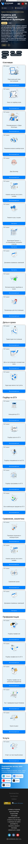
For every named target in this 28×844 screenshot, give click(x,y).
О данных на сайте (14, 822)
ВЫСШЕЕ (3, 0)
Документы (14, 824)
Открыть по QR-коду (14, 820)
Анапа (3, 45)
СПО (8, 0)
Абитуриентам (14, 811)
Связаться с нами (14, 830)
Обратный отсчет (14, 817)
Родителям (14, 813)
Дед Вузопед (14, 796)
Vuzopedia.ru (11, 839)
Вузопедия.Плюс (14, 793)
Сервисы (14, 799)
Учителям (14, 815)
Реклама (14, 828)
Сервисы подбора (14, 809)
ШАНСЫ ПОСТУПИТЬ (22, 0)
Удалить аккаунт (14, 826)
